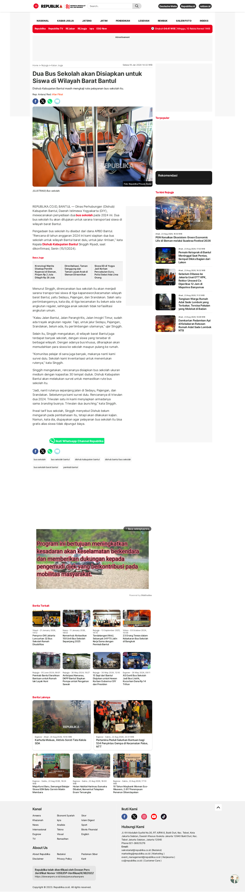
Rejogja (45, 65)
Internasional (39, 829)
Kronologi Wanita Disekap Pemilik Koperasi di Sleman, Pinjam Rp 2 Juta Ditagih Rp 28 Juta (45, 271)
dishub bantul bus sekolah (118, 459)
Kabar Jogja (57, 65)
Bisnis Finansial (89, 829)
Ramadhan (62, 838)
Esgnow (36, 834)
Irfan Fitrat (57, 94)
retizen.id (205, 6)
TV (34, 838)
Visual (60, 834)
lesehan (143, 20)
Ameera (36, 815)
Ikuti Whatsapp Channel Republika (79, 441)
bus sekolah (84, 215)
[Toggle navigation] (36, 6)
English (85, 834)
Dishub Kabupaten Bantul (60, 244)
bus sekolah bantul (60, 459)
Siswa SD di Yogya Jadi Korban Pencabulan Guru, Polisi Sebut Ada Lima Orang (106, 271)
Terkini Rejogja (165, 192)
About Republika (41, 854)
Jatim (104, 20)
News (35, 824)
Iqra (59, 820)
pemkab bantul (70, 467)
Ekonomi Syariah (65, 815)
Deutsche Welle (168, 6)
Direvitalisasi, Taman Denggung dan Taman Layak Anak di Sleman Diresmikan (76, 270)
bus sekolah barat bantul (46, 467)
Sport (84, 824)
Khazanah (37, 820)
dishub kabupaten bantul (87, 459)
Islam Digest (87, 820)
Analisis (61, 824)
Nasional (43, 20)
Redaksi (61, 854)
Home (35, 65)
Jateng (87, 20)
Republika (40, 28)
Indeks (204, 20)
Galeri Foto (184, 20)
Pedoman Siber (89, 854)
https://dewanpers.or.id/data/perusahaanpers (59, 876)
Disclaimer (38, 858)
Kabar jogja (65, 20)
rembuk (163, 20)
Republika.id (188, 6)
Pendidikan (123, 20)
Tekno (60, 829)
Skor (83, 815)
